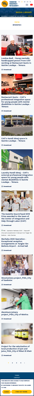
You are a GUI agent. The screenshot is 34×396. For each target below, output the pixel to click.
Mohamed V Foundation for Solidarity (13, 16)
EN (22, 1)
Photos (17, 22)
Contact (17, 377)
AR (24, 1)
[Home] (9, 3)
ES (27, 1)
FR (19, 1)
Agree (6, 392)
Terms (17, 375)
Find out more (21, 392)
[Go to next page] (24, 363)
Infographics (17, 25)
